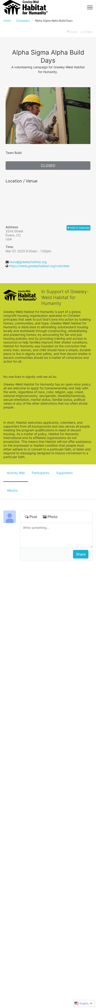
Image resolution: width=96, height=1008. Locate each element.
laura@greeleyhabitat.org (28, 262)
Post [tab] (33, 516)
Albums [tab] (12, 490)
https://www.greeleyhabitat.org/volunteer (39, 266)
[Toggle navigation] (90, 7)
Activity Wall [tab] (16, 473)
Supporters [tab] (64, 473)
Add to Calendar (79, 227)
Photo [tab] (53, 516)
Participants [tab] (40, 473)
